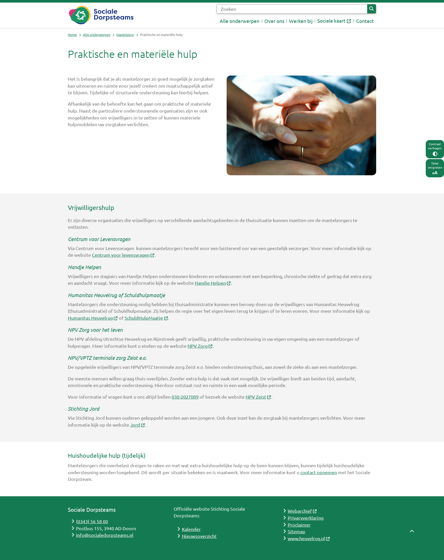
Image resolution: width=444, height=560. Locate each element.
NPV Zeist (256, 396)
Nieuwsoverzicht (199, 536)
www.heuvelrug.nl (306, 538)
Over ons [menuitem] (274, 21)
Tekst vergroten (435, 165)
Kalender (191, 529)
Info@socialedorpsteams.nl (104, 535)
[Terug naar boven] (411, 544)
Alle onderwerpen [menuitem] (240, 21)
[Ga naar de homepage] (101, 15)
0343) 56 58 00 (93, 521)
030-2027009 (185, 396)
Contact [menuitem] (365, 21)
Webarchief (300, 510)
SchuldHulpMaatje (144, 317)
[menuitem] (334, 21)
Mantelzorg (125, 34)
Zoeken (371, 8)
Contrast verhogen (435, 146)
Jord (135, 424)
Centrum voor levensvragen (121, 255)
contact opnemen (318, 472)
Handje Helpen (210, 283)
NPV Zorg (198, 345)
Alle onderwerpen (96, 34)
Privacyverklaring (305, 517)
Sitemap (296, 531)
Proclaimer (299, 524)
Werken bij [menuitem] (301, 21)
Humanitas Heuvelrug (90, 317)
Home (72, 34)
